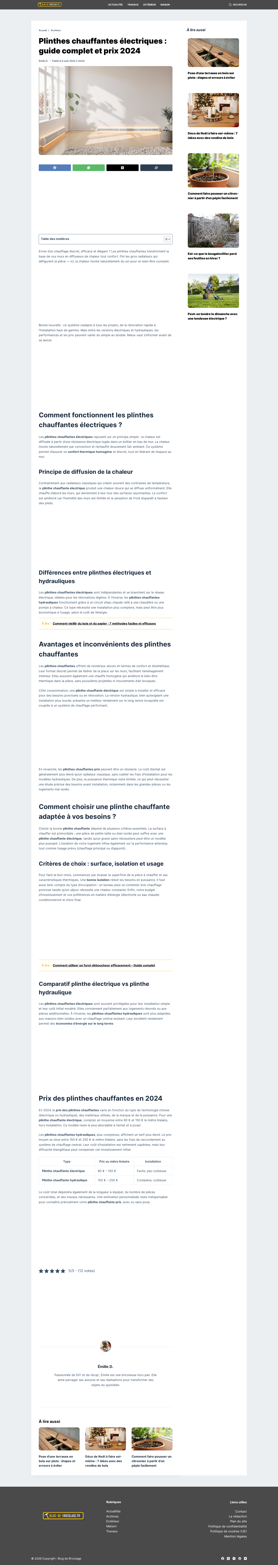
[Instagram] (234, 1558)
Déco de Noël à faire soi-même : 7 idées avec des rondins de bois (103, 1461)
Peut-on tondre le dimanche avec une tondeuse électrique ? (213, 316)
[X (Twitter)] (122, 167)
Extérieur (149, 4)
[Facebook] (55, 167)
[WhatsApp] (89, 167)
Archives (112, 1516)
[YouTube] (245, 1558)
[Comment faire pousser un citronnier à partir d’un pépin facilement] (152, 1438)
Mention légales (235, 1536)
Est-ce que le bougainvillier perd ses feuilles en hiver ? (212, 256)
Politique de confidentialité (227, 1526)
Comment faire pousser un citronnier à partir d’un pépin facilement (152, 1461)
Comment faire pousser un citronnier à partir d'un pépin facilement (213, 196)
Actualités (115, 4)
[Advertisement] (105, 203)
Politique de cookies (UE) (228, 1531)
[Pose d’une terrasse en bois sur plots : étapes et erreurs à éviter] (59, 1438)
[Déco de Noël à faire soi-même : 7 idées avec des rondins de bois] (105, 1438)
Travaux (133, 4)
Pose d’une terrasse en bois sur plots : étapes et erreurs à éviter (57, 1461)
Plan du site (238, 1521)
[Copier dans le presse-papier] (156, 167)
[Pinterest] (239, 1558)
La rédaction (238, 1516)
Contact (241, 1511)
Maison (165, 4)
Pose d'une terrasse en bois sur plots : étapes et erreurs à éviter (211, 75)
